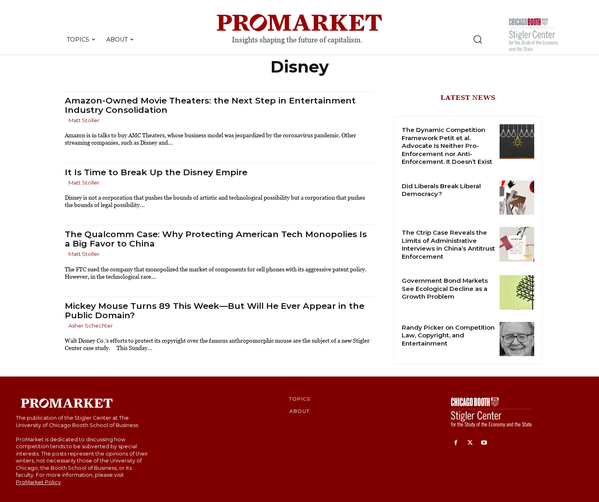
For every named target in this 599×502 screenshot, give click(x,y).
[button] (477, 39)
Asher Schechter (90, 325)
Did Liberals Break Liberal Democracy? (441, 190)
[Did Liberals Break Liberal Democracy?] (517, 198)
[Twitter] (470, 443)
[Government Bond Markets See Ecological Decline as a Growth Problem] (517, 292)
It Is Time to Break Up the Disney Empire (156, 172)
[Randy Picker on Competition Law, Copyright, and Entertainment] (517, 339)
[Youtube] (484, 443)
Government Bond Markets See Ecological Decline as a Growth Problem (445, 288)
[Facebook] (456, 443)
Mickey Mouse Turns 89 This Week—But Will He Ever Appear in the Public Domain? (214, 310)
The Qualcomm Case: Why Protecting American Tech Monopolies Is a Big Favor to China (216, 239)
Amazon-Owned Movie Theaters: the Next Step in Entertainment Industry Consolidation (210, 105)
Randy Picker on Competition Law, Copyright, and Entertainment (448, 335)
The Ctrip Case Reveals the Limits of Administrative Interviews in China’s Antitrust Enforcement (448, 244)
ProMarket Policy (38, 482)
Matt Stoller (83, 120)
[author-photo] (66, 120)
